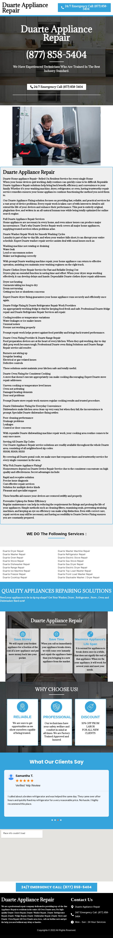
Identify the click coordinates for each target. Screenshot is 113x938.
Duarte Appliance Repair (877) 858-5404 (56, 41)
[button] (52, 820)
